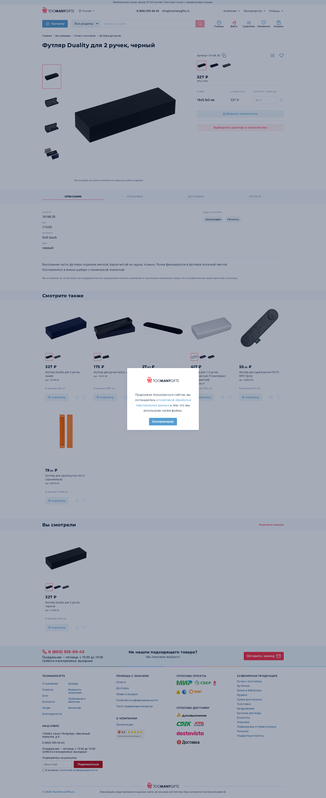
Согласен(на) (163, 421)
